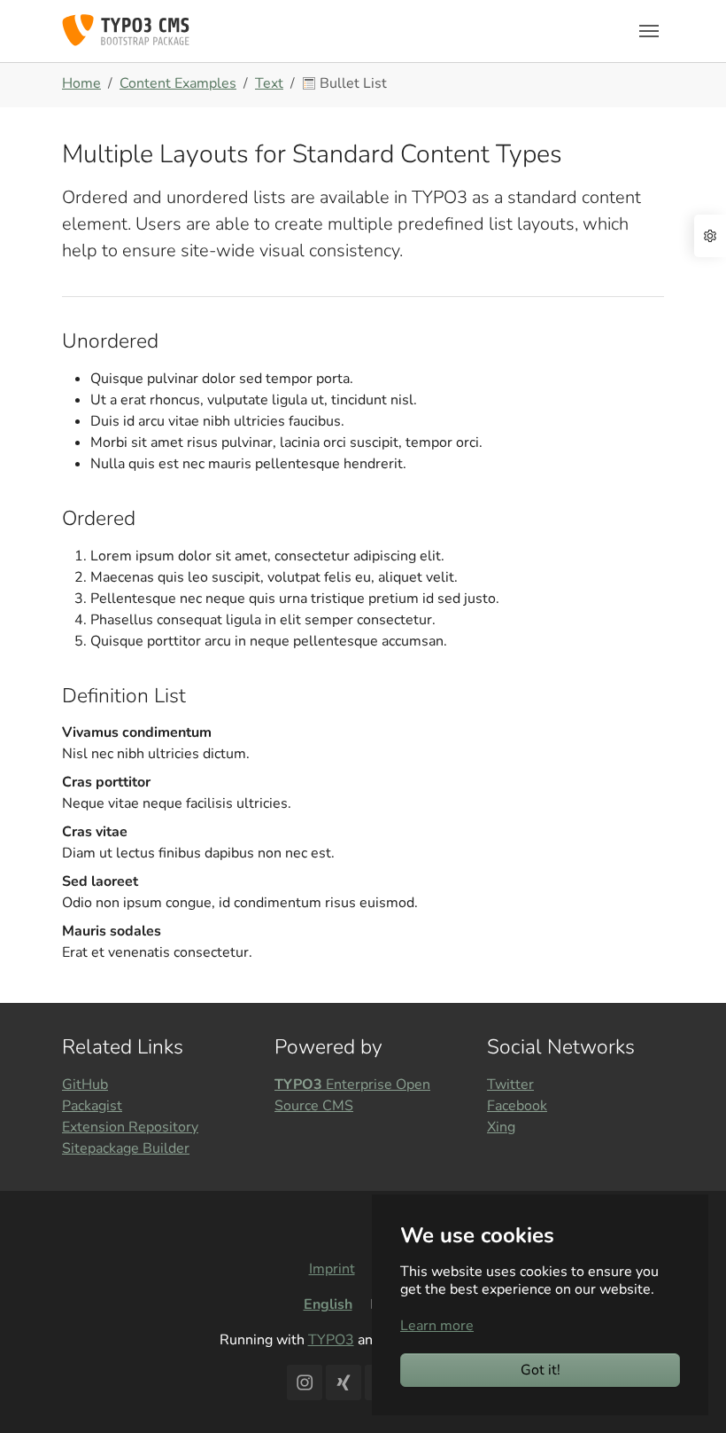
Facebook (517, 1106)
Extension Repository (130, 1127)
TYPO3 (331, 1340)
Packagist (92, 1106)
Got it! (540, 1370)
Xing (501, 1127)
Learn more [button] (437, 1325)
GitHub (85, 1084)
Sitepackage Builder (125, 1148)
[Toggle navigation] (649, 31)
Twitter (510, 1084)
